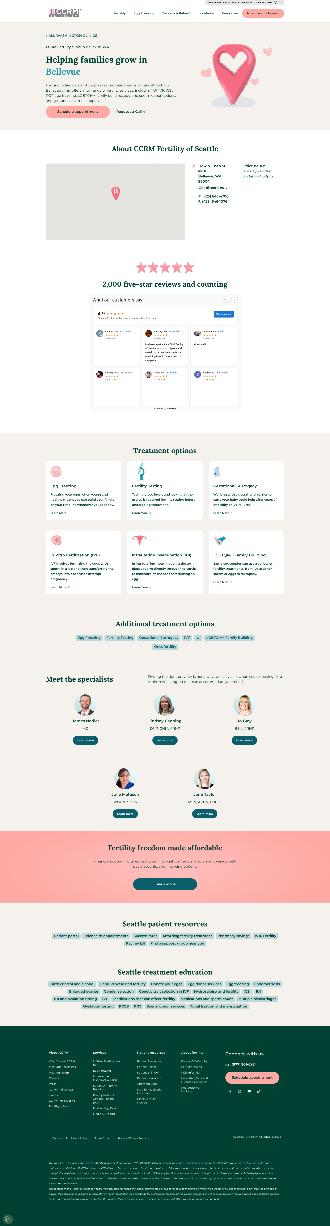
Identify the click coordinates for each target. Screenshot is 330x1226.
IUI (198, 638)
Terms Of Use (102, 1138)
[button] (115, 194)
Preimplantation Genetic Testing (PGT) (104, 1098)
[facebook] (230, 1091)
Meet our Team (59, 1072)
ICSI (247, 991)
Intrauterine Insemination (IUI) (105, 1078)
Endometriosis (267, 984)
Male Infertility (191, 1072)
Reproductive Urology (190, 1089)
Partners (58, 1138)
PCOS (124, 1006)
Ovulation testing (98, 1006)
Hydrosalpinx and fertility (216, 991)
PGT (137, 1006)
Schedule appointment (263, 13)
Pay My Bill (247, 2)
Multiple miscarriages (257, 999)
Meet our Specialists (62, 1067)
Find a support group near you (177, 943)
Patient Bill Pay (147, 1072)
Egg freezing (237, 984)
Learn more (85, 740)
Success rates (145, 936)
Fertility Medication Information (150, 1091)
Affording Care (147, 1084)
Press (52, 1084)
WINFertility (265, 936)
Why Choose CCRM (62, 1061)
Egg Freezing (89, 638)
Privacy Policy (79, 1138)
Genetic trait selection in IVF (164, 991)
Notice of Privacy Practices (133, 1138)
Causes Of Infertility (194, 1061)
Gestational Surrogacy (158, 638)
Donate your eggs (166, 984)
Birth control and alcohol (72, 984)
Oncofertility (165, 647)
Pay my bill (135, 943)
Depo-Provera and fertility (123, 984)
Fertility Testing (119, 638)
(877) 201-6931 (215, 2)
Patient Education (149, 1078)
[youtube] (249, 1091)
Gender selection (119, 991)
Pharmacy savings (233, 936)
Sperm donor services (166, 1006)
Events (53, 1095)
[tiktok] (258, 1091)
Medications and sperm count (206, 999)
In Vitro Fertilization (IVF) (106, 1063)
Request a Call (129, 112)
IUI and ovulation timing (75, 999)
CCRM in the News (61, 1089)
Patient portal (66, 936)
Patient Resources (149, 1061)
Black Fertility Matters (146, 1100)
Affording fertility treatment (187, 936)
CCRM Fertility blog (62, 1101)
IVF (187, 638)
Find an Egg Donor (106, 1108)
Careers (54, 1078)
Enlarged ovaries (84, 991)
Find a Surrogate (104, 1114)
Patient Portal (231, 2)
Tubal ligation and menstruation (218, 1006)
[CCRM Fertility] (65, 13)
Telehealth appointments (106, 936)
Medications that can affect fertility (144, 999)
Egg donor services (204, 984)
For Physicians (264, 2)
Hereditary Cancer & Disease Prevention (194, 1080)
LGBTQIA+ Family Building (229, 638)
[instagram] (239, 1091)
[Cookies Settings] (8, 1219)
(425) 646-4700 (215, 196)
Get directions (211, 188)
